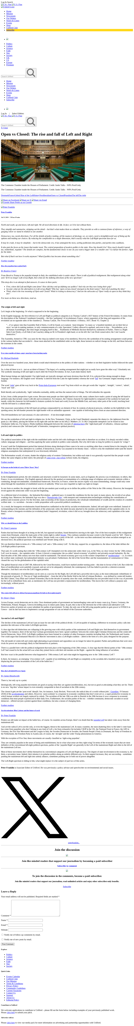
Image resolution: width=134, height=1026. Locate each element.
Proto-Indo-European (47, 385)
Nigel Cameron (9, 528)
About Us (10, 998)
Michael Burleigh (9, 358)
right (12, 385)
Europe (9, 62)
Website (4, 930)
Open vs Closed (57, 195)
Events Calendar (13, 976)
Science (9, 48)
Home (8, 11)
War (8, 53)
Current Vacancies (13, 990)
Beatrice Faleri (8, 271)
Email (4, 925)
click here (11, 1012)
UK (7, 58)
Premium (10, 65)
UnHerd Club (12, 28)
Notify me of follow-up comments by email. (22, 935)
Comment (6, 916)
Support (9, 995)
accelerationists (18, 694)
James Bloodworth (10, 676)
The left (75, 195)
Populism (68, 195)
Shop (8, 25)
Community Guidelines (16, 988)
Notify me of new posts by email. (18, 939)
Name (4, 920)
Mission (9, 14)
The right (82, 195)
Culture (9, 46)
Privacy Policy (12, 986)
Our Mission (11, 981)
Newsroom (10, 16)
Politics (9, 44)
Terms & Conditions (14, 983)
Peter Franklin (6, 212)
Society (9, 55)
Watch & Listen (12, 21)
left (96, 378)
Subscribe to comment (67, 866)
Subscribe (10, 30)
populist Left (99, 720)
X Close (4, 128)
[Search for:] (13, 76)
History (36, 195)
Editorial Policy (12, 1000)
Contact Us (11, 993)
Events (9, 23)
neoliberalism (113, 555)
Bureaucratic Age (54, 497)
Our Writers (11, 18)
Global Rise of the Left (23, 195)
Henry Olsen (8, 598)
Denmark (5, 195)
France (11, 195)
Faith (8, 51)
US (7, 60)
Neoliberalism (45, 195)
